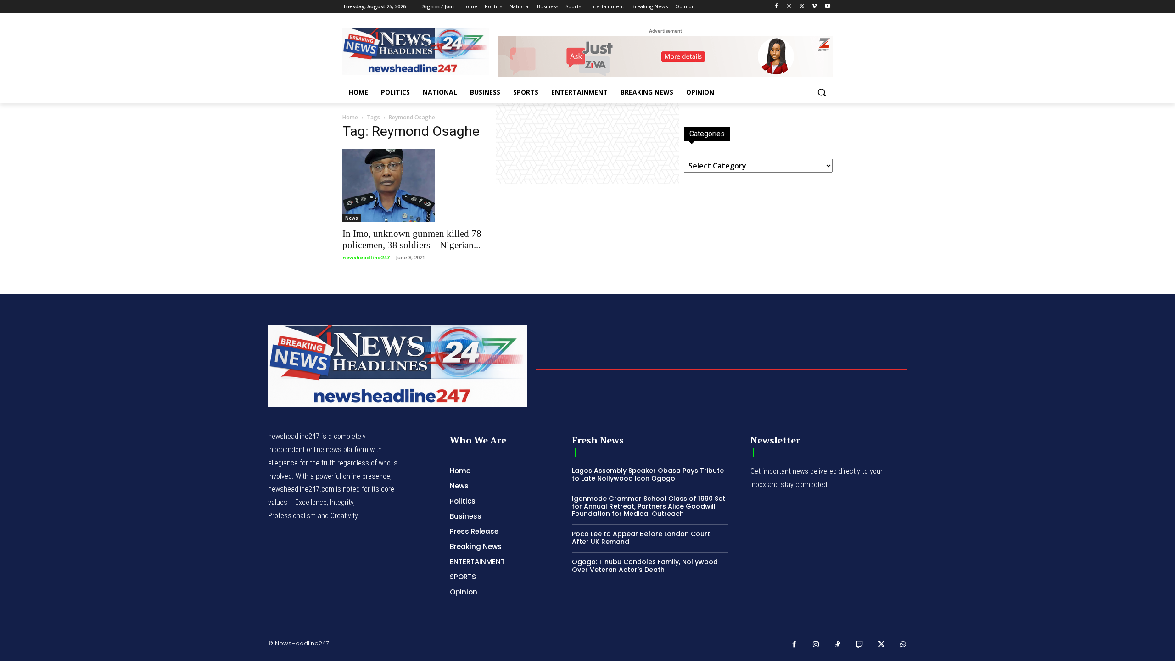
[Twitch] (859, 645)
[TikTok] (837, 645)
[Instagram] (789, 6)
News (351, 218)
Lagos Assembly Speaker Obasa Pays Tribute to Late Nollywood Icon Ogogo (648, 474)
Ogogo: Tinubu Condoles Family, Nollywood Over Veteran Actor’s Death (645, 565)
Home (350, 117)
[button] (822, 92)
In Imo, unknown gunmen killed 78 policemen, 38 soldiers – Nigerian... (411, 239)
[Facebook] (776, 6)
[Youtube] (827, 6)
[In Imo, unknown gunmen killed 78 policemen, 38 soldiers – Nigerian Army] (416, 185)
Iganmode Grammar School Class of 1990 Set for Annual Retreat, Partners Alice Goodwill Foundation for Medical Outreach (648, 506)
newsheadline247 (365, 257)
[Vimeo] (814, 6)
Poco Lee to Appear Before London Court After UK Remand (641, 537)
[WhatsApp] (903, 645)
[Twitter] (802, 6)
